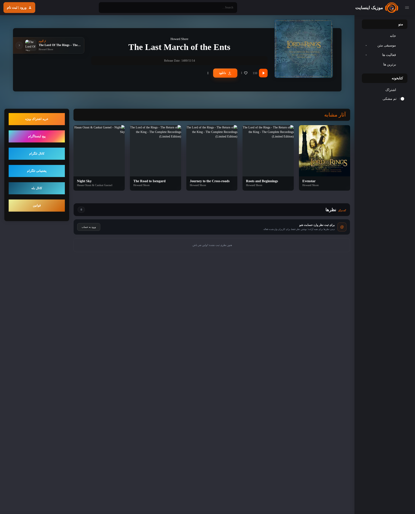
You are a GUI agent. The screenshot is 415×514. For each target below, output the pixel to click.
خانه (393, 36)
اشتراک (390, 90)
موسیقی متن (386, 45)
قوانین (37, 205)
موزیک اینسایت (369, 7)
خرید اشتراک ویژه (36, 119)
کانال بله (36, 188)
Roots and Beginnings (262, 181)
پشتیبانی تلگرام (36, 171)
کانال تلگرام (37, 153)
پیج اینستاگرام (37, 136)
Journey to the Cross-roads (210, 181)
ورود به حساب (89, 227)
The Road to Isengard (149, 181)
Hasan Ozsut (84, 185)
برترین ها (389, 64)
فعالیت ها (389, 55)
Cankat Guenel (103, 185)
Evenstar (309, 181)
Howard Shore (179, 39)
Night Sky (84, 181)
